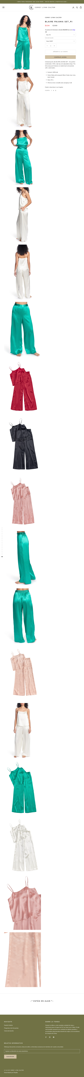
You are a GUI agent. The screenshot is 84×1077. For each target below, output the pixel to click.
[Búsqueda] (77, 7)
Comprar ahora (60, 57)
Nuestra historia (8, 1025)
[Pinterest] (55, 90)
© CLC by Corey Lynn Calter (14, 1070)
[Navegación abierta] (3, 7)
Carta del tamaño (49, 38)
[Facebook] (51, 90)
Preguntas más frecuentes (11, 1028)
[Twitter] (53, 90)
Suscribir (10, 1056)
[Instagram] (49, 1037)
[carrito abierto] (81, 7)
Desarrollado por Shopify (11, 1072)
